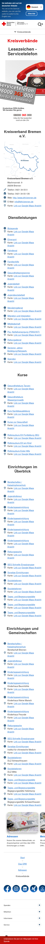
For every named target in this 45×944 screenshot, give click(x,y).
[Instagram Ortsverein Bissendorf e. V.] (16, 888)
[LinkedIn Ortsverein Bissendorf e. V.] (25, 888)
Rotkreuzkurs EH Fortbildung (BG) (23, 434)
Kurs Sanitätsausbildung (19, 410)
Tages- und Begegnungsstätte (21, 596)
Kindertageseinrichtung (18, 507)
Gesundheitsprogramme (19, 272)
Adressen (12, 836)
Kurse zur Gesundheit (18, 421)
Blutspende (13, 228)
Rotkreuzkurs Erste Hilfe (19, 450)
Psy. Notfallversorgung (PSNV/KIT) (24, 331)
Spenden (12, 358)
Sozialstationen (15, 580)
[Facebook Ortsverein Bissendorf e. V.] (7, 888)
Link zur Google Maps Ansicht (27, 205)
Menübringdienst (15, 307)
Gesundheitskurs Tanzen (19, 385)
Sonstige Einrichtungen (18, 572)
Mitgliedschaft (14, 323)
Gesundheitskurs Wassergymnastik (15, 398)
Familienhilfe (13, 261)
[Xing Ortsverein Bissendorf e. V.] (33, 888)
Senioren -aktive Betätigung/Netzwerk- (17, 349)
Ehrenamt (12, 239)
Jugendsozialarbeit (16, 294)
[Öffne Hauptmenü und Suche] (40, 24)
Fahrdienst (12, 250)
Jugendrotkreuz (15, 496)
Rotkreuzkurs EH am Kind (19, 442)
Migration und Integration (19, 315)
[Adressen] (22, 822)
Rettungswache (15, 551)
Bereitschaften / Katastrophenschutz (16, 483)
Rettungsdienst (14, 339)
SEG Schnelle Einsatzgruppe (21, 564)
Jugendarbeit (14, 283)
